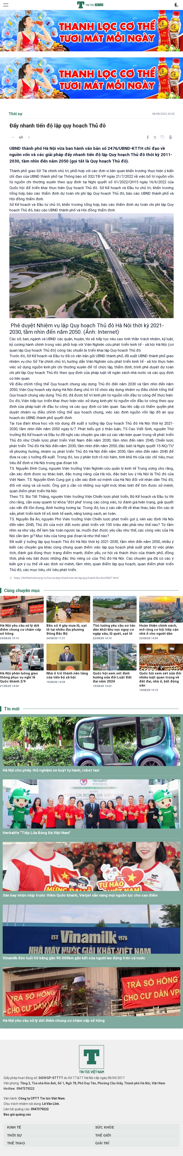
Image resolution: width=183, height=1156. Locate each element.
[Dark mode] (176, 4)
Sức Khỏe (104, 1127)
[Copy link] (162, 137)
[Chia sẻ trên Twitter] (155, 137)
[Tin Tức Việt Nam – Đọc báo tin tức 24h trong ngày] (90, 4)
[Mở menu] (6, 4)
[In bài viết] (170, 137)
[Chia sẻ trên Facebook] (147, 137)
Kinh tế (14, 1127)
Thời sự (14, 1135)
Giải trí (102, 1143)
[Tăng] (29, 137)
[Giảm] (13, 137)
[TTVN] (91, 1059)
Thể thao (16, 1143)
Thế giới (103, 1135)
